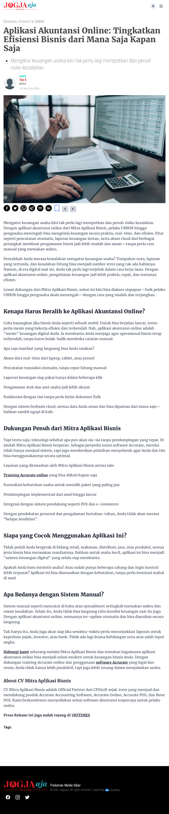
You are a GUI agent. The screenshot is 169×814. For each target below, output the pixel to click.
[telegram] (32, 208)
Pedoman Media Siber (65, 785)
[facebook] (7, 208)
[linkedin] (48, 208)
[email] (40, 208)
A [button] (65, 209)
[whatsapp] (23, 208)
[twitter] (15, 208)
